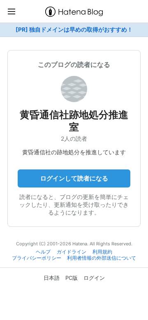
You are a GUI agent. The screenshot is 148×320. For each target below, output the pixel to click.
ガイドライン (71, 252)
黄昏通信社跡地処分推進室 (74, 121)
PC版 (71, 277)
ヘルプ (43, 252)
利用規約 (102, 252)
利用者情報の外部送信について (101, 258)
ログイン (94, 277)
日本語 (52, 277)
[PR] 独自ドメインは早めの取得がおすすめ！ (74, 29)
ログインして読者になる (74, 178)
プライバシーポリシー (36, 258)
